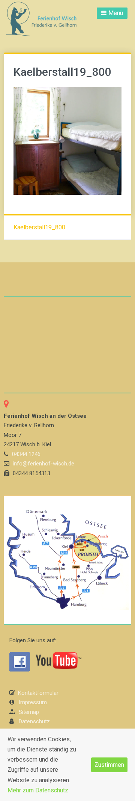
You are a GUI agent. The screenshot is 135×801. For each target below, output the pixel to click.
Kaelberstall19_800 (39, 227)
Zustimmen (109, 764)
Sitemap (29, 712)
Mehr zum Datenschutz (38, 790)
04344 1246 (26, 454)
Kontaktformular (38, 693)
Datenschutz (34, 721)
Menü (115, 13)
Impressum (33, 702)
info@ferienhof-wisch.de (43, 463)
